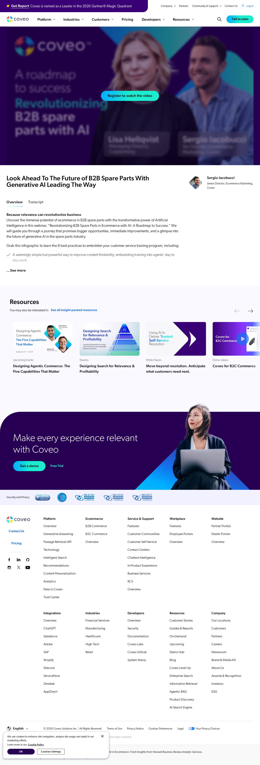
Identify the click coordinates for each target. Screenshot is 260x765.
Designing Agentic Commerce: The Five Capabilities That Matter (41, 368)
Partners (183, 6)
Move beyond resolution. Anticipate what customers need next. (175, 368)
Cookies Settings (51, 751)
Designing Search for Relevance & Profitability (107, 368)
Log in (250, 6)
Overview (14, 202)
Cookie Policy (36, 744)
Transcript (35, 202)
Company (166, 6)
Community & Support (205, 6)
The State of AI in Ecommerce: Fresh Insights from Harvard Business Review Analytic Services (148, 752)
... (16, 270)
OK (21, 751)
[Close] (102, 736)
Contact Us (231, 6)
